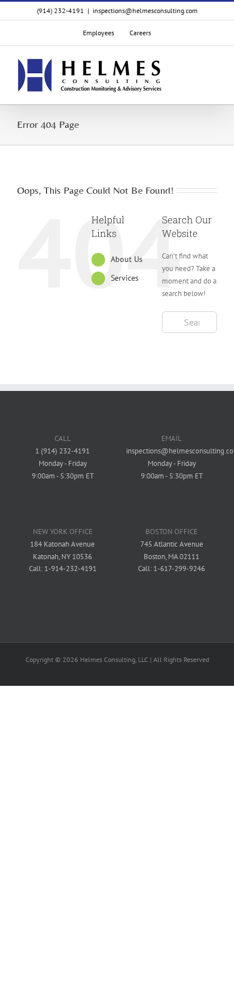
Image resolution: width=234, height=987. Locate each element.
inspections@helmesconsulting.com (145, 10)
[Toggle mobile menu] (212, 76)
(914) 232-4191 (60, 10)
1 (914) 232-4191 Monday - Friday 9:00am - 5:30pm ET (63, 463)
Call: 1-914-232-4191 (63, 568)
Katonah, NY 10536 (62, 556)
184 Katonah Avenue (62, 544)
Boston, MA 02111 (171, 556)
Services (125, 278)
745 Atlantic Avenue (171, 544)
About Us (127, 259)
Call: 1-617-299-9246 (171, 568)
